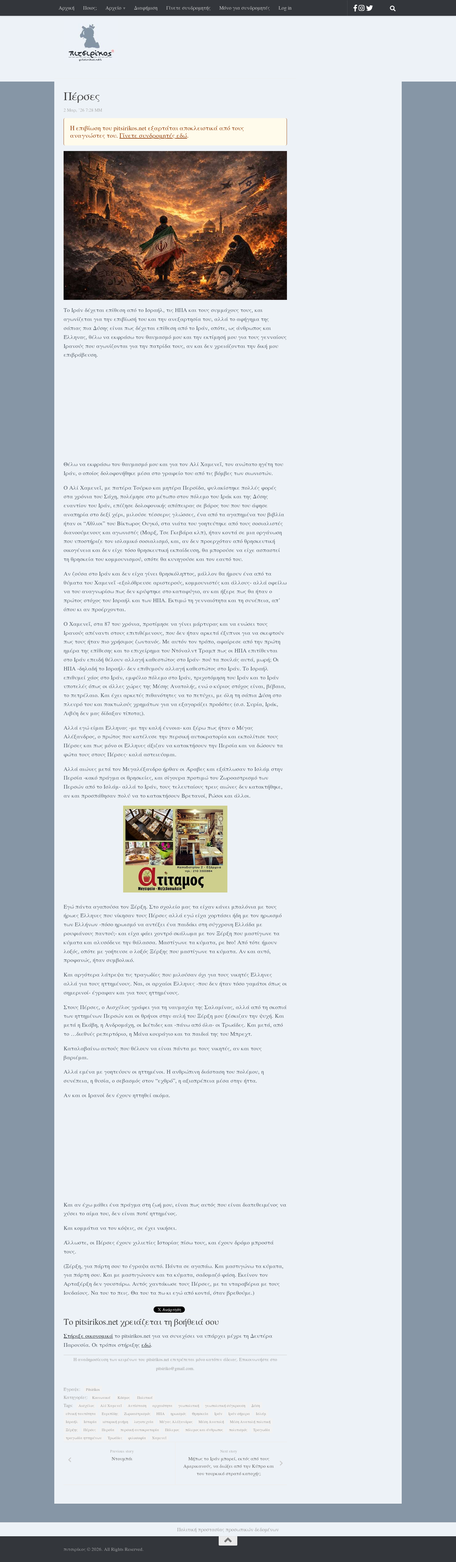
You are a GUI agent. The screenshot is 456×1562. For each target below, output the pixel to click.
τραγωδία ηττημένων (84, 1437)
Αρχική (66, 7)
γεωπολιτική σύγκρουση (225, 1405)
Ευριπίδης (110, 1413)
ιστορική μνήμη (115, 1421)
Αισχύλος (86, 1405)
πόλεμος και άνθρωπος (204, 1429)
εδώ (146, 1344)
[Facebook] (355, 7)
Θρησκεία (200, 1413)
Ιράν (218, 1413)
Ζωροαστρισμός (137, 1413)
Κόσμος (124, 1397)
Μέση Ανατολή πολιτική (250, 1421)
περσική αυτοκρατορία (139, 1429)
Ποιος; (90, 7)
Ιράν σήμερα (239, 1413)
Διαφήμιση (146, 7)
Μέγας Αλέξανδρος (176, 1421)
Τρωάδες (115, 1437)
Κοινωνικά (101, 1397)
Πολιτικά (145, 1397)
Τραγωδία (261, 1429)
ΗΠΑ (160, 1413)
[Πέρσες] (175, 225)
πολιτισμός (238, 1429)
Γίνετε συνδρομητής (188, 7)
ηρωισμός (178, 1413)
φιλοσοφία (137, 1437)
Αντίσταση (137, 1405)
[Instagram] (361, 7)
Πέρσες (89, 1429)
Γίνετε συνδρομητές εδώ (153, 135)
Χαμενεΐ (159, 1437)
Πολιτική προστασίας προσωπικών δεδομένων (228, 1529)
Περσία (108, 1429)
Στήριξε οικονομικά (88, 1335)
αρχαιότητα (162, 1405)
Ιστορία (90, 1421)
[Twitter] (369, 7)
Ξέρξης (72, 1429)
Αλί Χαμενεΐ (111, 1405)
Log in (285, 7)
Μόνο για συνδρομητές (244, 7)
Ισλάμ (261, 1413)
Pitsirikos (93, 1389)
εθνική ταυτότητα (81, 1413)
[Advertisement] (175, 408)
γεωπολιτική (188, 1405)
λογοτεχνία (144, 1421)
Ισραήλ (72, 1421)
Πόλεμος (172, 1429)
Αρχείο (113, 7)
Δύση (255, 1405)
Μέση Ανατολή (211, 1421)
